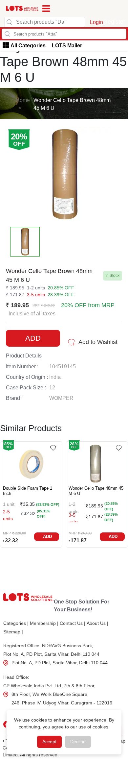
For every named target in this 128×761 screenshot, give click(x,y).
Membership (44, 623)
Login (96, 22)
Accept (49, 741)
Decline (78, 741)
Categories (16, 623)
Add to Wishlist (97, 342)
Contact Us (72, 623)
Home (23, 100)
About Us (97, 623)
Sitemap (13, 631)
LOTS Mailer (67, 45)
